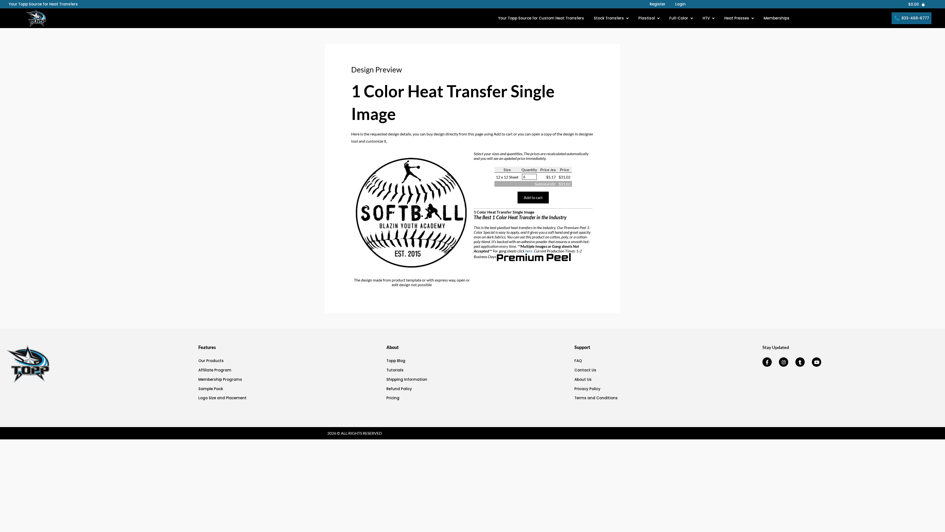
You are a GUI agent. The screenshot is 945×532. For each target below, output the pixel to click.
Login (680, 4)
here (529, 251)
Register (657, 4)
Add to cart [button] (533, 197)
